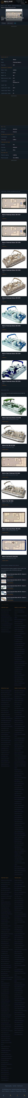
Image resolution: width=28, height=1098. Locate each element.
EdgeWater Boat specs (5, 714)
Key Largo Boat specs (5, 945)
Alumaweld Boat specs (5, 884)
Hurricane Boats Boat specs (20, 761)
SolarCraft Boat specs (19, 1008)
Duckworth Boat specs (19, 742)
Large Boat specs (4, 607)
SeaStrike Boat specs (5, 1010)
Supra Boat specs (18, 847)
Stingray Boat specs (18, 839)
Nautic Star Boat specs (5, 971)
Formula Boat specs (18, 639)
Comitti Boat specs (18, 732)
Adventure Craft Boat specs (20, 694)
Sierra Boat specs (4, 1018)
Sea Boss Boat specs (5, 1000)
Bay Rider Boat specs (5, 890)
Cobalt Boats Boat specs (6, 700)
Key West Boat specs (19, 771)
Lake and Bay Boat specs (19, 957)
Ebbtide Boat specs (18, 744)
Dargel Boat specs (18, 917)
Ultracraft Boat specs (19, 1024)
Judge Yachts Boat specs (19, 651)
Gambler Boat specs (19, 935)
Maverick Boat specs (5, 959)
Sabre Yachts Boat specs (19, 675)
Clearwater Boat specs (5, 917)
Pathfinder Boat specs (5, 985)
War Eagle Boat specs (19, 1028)
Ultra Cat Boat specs (18, 1022)
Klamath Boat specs (18, 955)
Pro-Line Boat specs (5, 746)
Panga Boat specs (18, 791)
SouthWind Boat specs (19, 829)
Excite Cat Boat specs (19, 637)
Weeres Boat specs (5, 1072)
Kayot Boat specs (18, 769)
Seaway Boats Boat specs (20, 823)
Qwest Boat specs (18, 994)
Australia (14, 1085)
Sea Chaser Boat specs (5, 1004)
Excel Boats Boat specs (19, 925)
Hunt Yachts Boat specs (5, 615)
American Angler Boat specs (20, 892)
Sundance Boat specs (5, 1040)
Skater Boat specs (18, 825)
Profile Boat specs (18, 801)
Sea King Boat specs (5, 1006)
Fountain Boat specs (19, 641)
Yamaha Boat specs (5, 1078)
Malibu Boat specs (18, 775)
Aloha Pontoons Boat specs (6, 880)
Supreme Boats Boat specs (20, 1016)
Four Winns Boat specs (19, 645)
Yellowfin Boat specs (19, 874)
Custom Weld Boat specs (19, 738)
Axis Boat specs (18, 706)
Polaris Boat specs (18, 988)
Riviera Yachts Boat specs (6, 627)
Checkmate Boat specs (19, 728)
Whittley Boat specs (18, 872)
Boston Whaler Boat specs (6, 694)
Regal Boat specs (18, 671)
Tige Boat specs (18, 854)
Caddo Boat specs (18, 718)
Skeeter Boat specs (5, 1022)
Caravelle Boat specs (19, 724)
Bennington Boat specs (19, 710)
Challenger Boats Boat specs (6, 698)
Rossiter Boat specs (5, 996)
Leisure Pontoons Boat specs (7, 949)
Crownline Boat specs (5, 706)
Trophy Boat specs (18, 860)
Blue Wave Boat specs (19, 908)
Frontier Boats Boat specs (20, 933)
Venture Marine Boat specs (20, 868)
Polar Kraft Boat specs (19, 986)
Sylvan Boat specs (4, 1052)
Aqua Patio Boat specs (19, 698)
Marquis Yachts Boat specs (6, 617)
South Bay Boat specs (5, 1028)
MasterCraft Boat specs (5, 736)
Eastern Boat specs (5, 712)
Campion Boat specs (19, 720)
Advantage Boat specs (19, 692)
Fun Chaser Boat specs (5, 929)
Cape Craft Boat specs (5, 909)
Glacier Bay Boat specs (5, 722)
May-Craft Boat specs (19, 781)
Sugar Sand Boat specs (5, 1034)
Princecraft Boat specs (19, 799)
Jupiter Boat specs (5, 730)
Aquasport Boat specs (19, 700)
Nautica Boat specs (18, 785)
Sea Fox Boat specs (18, 815)
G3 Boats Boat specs (5, 931)
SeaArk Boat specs (18, 1000)
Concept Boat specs (5, 702)
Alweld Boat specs (18, 890)
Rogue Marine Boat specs (19, 998)
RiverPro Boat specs (19, 996)
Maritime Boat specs (5, 957)
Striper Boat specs (18, 841)
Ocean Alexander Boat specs (6, 623)
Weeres (9, 5)
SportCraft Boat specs (5, 762)
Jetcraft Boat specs (5, 728)
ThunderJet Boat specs (19, 852)
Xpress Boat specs (5, 1076)
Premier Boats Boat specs (20, 797)
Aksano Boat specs (18, 884)
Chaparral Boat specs (19, 629)
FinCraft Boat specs (18, 929)
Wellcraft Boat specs (19, 680)
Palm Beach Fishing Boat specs (7, 977)
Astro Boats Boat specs (5, 888)
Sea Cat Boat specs (5, 1002)
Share (4, 23)
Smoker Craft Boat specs (6, 1026)
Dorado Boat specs (5, 710)
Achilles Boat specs (18, 880)
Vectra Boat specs (4, 1062)
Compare (11, 23)
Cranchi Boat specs (5, 611)
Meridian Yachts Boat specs (20, 661)
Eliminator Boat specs (5, 716)
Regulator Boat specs (5, 752)
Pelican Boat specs (18, 982)
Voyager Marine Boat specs (6, 1068)
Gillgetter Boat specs (19, 943)
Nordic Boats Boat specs (6, 740)
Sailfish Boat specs (5, 754)
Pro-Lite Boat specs (5, 989)
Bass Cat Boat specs (19, 898)
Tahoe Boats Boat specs (19, 848)
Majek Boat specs (18, 963)
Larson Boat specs (5, 734)
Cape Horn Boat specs (19, 722)
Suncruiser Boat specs (5, 1038)
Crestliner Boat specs (5, 921)
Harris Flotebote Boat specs (20, 757)
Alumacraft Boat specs (5, 882)
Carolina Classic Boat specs (20, 625)
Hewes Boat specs (4, 941)
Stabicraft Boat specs (19, 831)
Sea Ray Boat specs (5, 629)
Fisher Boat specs (4, 927)
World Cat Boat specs (5, 765)
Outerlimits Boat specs (5, 742)
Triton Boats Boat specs (19, 858)
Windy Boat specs (18, 684)
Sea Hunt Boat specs (19, 817)
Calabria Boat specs (5, 907)
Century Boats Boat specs (20, 726)
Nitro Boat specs (4, 973)
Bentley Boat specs (5, 894)
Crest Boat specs (4, 919)
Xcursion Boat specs (5, 1074)
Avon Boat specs (18, 896)
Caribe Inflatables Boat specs (20, 913)
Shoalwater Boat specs (19, 1004)
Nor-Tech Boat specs (5, 621)
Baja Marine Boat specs (5, 692)
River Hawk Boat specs (19, 807)
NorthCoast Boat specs (19, 789)
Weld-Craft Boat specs (19, 1030)
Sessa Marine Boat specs (6, 631)
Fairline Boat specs (5, 613)
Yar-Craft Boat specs (19, 1034)
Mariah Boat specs (18, 779)
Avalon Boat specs (18, 704)
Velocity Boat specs (18, 866)
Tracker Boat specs (18, 1018)
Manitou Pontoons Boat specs (20, 777)
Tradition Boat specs (19, 856)
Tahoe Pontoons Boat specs (20, 850)
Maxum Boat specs (18, 659)
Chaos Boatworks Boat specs (20, 915)
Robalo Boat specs (18, 809)
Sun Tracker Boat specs (19, 842)
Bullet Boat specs (18, 910)
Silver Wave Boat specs (5, 1020)
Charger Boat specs (5, 915)
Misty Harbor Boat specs (6, 965)
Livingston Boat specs (19, 961)
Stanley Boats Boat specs (20, 833)
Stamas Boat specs (5, 764)
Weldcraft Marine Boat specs (20, 870)
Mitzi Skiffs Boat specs (19, 971)
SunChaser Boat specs (5, 1036)
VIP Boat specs (4, 1066)
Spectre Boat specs (5, 760)
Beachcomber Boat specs (6, 892)
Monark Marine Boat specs (6, 967)
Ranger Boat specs (5, 992)
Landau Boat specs (5, 947)
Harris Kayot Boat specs (5, 939)
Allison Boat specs (18, 888)
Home (2, 5)
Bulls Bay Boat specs (19, 912)
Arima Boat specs (4, 886)
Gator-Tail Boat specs (19, 939)
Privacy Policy (19, 1091)
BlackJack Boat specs (19, 906)
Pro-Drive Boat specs (19, 990)
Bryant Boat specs (18, 712)
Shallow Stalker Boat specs (20, 1002)
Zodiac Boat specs (4, 1080)
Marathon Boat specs (5, 955)
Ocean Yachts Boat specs (6, 625)
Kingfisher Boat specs (5, 732)
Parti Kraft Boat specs (5, 983)
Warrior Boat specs (5, 1070)
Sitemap (24, 1091)
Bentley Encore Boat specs (6, 896)
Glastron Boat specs (19, 753)
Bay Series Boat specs (19, 900)
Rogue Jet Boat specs (19, 811)
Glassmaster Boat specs (19, 945)
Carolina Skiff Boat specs (6, 911)
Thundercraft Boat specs (6, 1054)
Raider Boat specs (18, 803)
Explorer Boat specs (19, 927)
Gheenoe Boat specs (19, 941)
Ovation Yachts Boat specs (20, 665)
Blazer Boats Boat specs (6, 903)
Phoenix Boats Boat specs (20, 984)
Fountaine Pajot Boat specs (20, 643)
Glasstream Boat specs (19, 751)
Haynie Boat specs (18, 951)
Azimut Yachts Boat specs (6, 609)
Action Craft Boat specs (19, 882)
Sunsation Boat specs (19, 844)
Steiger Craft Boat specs (19, 837)
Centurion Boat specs (5, 696)
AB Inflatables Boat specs (19, 690)
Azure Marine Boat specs (19, 708)
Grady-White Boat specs (6, 724)
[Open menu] (26, 2)
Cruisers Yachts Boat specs (20, 633)
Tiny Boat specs (18, 877)
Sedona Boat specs (5, 1012)
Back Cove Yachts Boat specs (20, 619)
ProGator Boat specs (19, 992)
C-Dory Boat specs (18, 714)
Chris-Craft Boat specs (19, 631)
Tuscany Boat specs (5, 1060)
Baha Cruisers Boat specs (6, 690)
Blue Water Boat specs (5, 905)
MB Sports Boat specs (5, 961)
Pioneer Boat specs (5, 987)
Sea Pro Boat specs (18, 819)
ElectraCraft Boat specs (5, 925)
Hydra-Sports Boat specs (20, 649)
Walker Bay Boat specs (19, 1026)
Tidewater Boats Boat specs (6, 1056)
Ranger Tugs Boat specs (19, 805)
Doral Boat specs (18, 635)
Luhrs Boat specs (18, 655)
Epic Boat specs (18, 749)
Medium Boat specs (5, 688)
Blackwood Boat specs (5, 901)
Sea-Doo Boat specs (5, 1008)
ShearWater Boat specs (5, 1016)
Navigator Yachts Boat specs (6, 619)
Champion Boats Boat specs (6, 913)
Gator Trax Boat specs (19, 937)
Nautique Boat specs (19, 787)
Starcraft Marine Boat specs (20, 835)
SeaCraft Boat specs (19, 821)
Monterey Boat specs (5, 738)
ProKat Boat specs (4, 748)
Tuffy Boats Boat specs (19, 1020)
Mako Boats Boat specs (19, 773)
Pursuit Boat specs (5, 750)
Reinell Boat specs (4, 994)
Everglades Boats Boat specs (7, 718)
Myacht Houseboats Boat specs (21, 663)
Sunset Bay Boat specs (5, 1046)
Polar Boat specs (18, 795)
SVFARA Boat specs (5, 1048)
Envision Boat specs (19, 748)
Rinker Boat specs (18, 673)
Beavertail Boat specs (19, 902)
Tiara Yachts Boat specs (19, 678)
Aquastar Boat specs (19, 894)
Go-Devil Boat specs (19, 947)
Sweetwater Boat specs (5, 1050)
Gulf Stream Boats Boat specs (20, 755)
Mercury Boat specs (5, 963)
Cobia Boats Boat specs (19, 730)
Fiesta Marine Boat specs (6, 720)
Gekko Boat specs (4, 937)
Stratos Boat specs (5, 1032)
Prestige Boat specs (19, 667)
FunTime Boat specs (19, 647)
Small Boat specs (4, 877)
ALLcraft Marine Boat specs (20, 886)
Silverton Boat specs (19, 677)
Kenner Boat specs (5, 943)
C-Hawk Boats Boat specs (20, 716)
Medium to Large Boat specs (20, 607)
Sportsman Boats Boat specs (7, 1030)
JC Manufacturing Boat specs (20, 763)
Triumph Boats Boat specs (6, 1058)
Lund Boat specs (4, 953)
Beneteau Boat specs (19, 623)
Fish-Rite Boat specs (19, 931)
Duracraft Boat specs (19, 919)
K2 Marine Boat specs (19, 953)
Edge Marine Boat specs (19, 746)
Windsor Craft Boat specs (20, 683)
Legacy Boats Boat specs (19, 653)
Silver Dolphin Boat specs (20, 1006)
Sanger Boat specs (5, 998)
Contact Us (12, 1091)
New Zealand (20, 1085)
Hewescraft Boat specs (19, 759)
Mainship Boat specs (19, 657)
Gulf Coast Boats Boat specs (6, 726)
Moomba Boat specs (5, 969)
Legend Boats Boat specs (20, 959)
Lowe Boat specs (4, 951)
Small (6, 5)
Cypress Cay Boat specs (19, 740)
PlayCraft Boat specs (19, 793)
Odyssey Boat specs (5, 975)
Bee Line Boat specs (19, 904)
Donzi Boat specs (4, 708)
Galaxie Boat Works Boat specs (7, 933)
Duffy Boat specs (4, 923)
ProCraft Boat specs (5, 990)
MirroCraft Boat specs (19, 969)
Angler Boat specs (18, 696)
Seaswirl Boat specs (5, 758)
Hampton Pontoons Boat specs (21, 949)
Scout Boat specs (4, 756)
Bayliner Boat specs (18, 621)
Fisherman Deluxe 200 (16, 5)
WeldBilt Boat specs (18, 1032)
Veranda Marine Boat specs (6, 1064)
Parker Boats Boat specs (6, 744)
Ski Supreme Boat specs (6, 1024)
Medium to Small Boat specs (20, 688)
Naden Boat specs (18, 976)
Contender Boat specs (5, 704)
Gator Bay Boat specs (5, 935)
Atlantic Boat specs (18, 702)
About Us (7, 1091)
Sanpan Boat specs (18, 813)
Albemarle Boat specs (19, 609)
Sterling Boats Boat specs (20, 1014)
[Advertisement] (14, 41)
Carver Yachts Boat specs (20, 627)
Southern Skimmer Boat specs (21, 1010)
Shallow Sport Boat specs (6, 1014)
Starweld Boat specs (19, 1012)
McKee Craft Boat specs (19, 783)
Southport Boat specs (19, 827)
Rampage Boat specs (19, 669)
